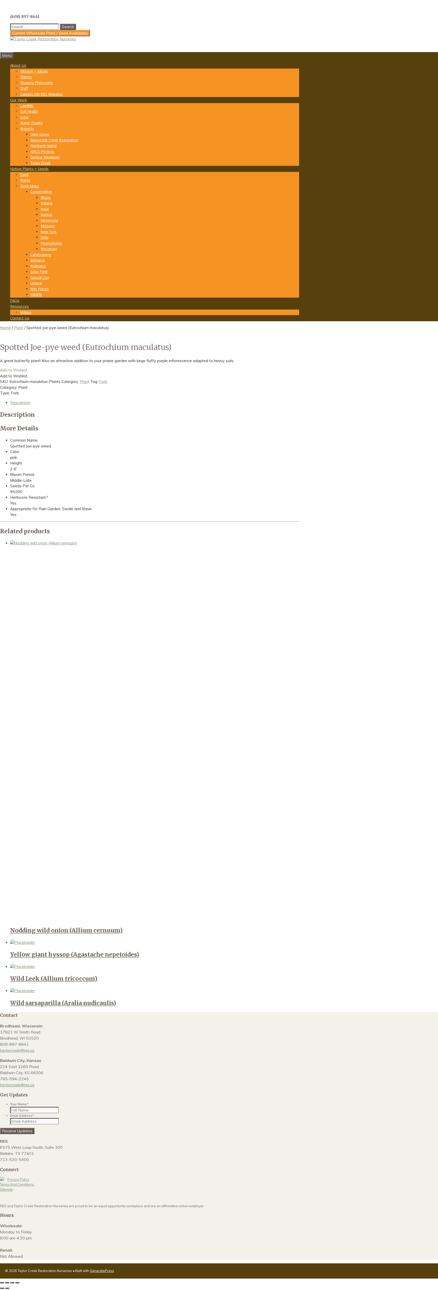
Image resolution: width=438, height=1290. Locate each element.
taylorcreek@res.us (17, 1050)
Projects (27, 128)
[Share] (12, 1282)
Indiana (46, 203)
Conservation (41, 191)
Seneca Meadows (45, 157)
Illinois (46, 197)
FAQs (15, 300)
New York (49, 231)
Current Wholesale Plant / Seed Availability (50, 33)
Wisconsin (49, 248)
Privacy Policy (18, 1180)
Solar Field (38, 271)
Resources (19, 306)
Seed (24, 174)
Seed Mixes (29, 186)
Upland (36, 283)
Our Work (18, 99)
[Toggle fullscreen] (7, 1282)
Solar (24, 117)
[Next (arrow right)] (7, 1288)
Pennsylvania (51, 243)
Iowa (45, 208)
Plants (25, 180)
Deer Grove (39, 134)
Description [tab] (20, 402)
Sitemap (6, 1189)
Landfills (27, 105)
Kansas (46, 214)
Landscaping (40, 254)
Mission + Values (34, 71)
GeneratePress (102, 1271)
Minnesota (49, 220)
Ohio (44, 237)
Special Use (39, 277)
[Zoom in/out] (2, 1282)
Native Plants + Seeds (29, 168)
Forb (103, 381)
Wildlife (36, 294)
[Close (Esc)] (17, 1282)
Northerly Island (43, 145)
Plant (18, 327)
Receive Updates (17, 1130)
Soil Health (29, 111)
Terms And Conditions (17, 1184)
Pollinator (38, 266)
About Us (18, 65)
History (26, 76)
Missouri (47, 225)
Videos (25, 312)
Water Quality (31, 122)
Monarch (37, 260)
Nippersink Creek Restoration (54, 140)
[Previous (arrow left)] (2, 1288)
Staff (24, 88)
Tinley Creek (40, 162)
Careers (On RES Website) (41, 94)
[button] (13, 370)
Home (5, 327)
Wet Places (39, 288)
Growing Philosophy (36, 82)
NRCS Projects (42, 151)
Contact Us (19, 317)
